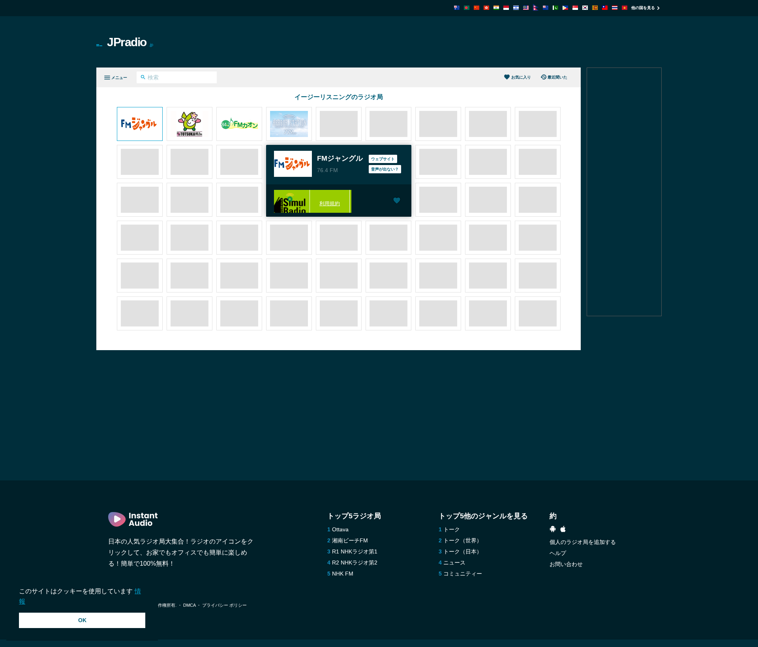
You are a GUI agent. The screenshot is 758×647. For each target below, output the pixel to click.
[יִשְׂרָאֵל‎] (516, 7)
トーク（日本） (462, 551)
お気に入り (521, 77)
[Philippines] (565, 7)
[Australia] (457, 7)
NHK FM (342, 573)
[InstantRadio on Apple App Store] (563, 530)
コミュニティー (462, 573)
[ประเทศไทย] (614, 7)
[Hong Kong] (486, 7)
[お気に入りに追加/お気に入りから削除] (396, 201)
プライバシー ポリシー (224, 605)
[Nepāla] (535, 8)
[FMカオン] (239, 125)
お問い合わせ (566, 564)
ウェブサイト (383, 159)
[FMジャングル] (140, 125)
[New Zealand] (545, 7)
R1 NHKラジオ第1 (354, 551)
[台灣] (605, 7)
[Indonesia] (506, 7)
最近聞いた (557, 77)
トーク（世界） (462, 540)
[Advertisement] (468, 42)
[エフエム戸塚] (189, 125)
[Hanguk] (585, 7)
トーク (451, 529)
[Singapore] (575, 7)
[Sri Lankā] (595, 7)
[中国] (476, 7)
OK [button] (82, 620)
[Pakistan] (555, 7)
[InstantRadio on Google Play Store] (553, 530)
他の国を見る (643, 8)
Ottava (340, 529)
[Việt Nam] (624, 7)
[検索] (143, 78)
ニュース (454, 562)
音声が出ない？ (385, 169)
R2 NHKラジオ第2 (354, 562)
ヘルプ (558, 553)
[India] (496, 7)
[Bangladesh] (466, 7)
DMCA (189, 605)
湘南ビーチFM (350, 540)
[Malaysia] (526, 7)
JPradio (130, 42)
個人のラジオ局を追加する (583, 542)
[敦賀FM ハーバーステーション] (289, 125)
